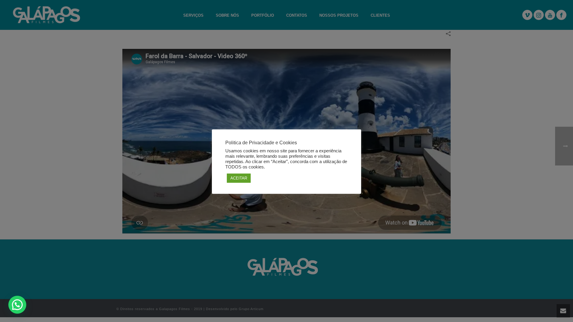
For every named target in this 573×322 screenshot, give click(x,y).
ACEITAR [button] (238, 178)
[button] (17, 305)
